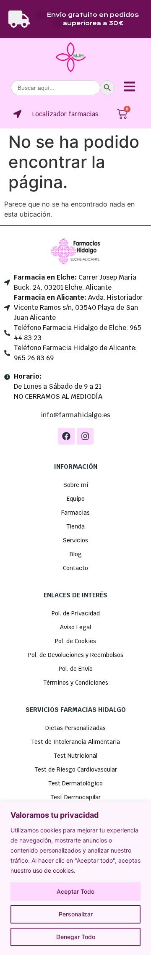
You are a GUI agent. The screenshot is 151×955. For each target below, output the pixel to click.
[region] (75, 878)
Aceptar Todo (75, 891)
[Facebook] (66, 436)
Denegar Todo (75, 936)
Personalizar (76, 914)
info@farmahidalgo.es (75, 415)
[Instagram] (85, 436)
